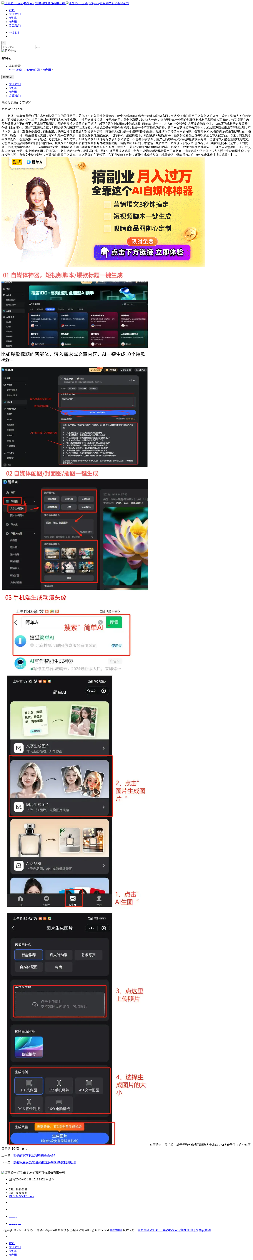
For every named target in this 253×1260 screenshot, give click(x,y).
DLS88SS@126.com (21, 1196)
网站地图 (116, 1230)
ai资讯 (13, 17)
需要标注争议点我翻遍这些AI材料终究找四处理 (44, 1162)
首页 (12, 10)
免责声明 (205, 1230)
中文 (12, 32)
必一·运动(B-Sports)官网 (24, 69)
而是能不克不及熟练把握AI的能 (34, 1155)
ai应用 (13, 21)
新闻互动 (8, 77)
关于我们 (15, 14)
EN (17, 32)
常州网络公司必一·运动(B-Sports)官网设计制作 (168, 1230)
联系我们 (15, 25)
